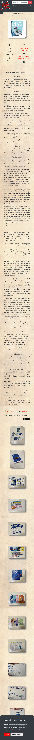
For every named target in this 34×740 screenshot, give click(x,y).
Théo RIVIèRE (23, 50)
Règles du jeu (10, 411)
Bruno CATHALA (24, 48)
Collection (24, 67)
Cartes (24, 65)
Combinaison (24, 69)
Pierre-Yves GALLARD (24, 58)
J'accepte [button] (7, 734)
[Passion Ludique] (5, 5)
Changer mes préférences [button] (16, 734)
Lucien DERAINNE (24, 56)
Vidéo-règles (25, 411)
